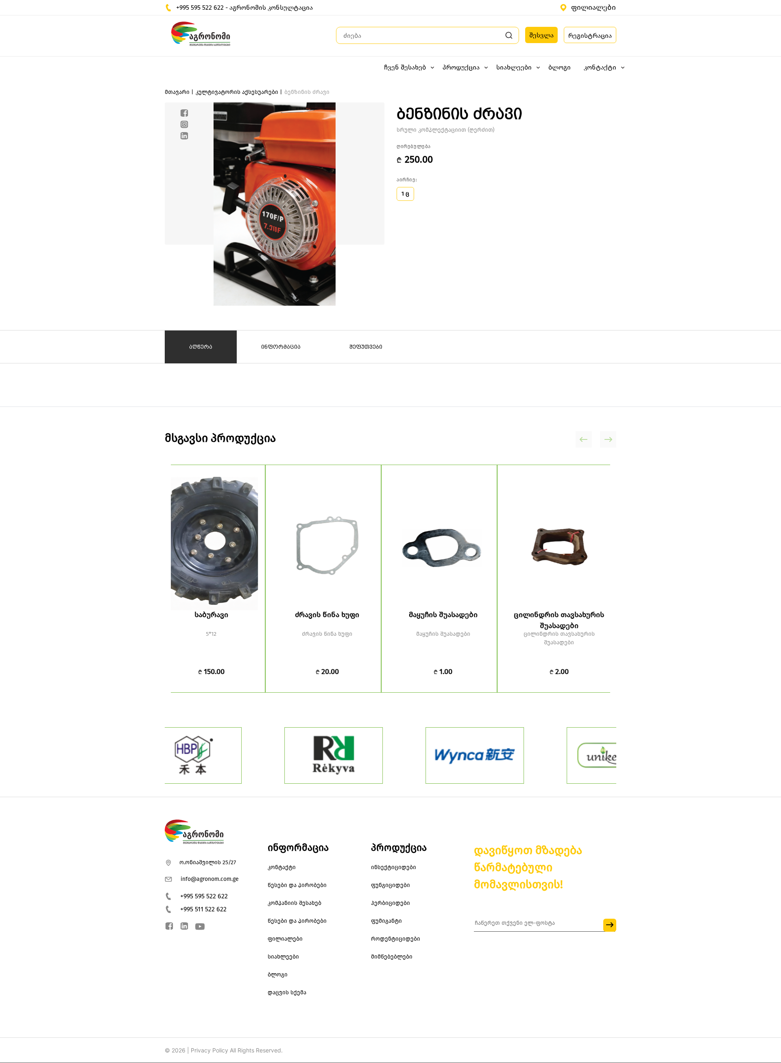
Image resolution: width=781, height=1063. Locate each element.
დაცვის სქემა (287, 992)
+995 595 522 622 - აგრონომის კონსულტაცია (244, 7)
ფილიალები (593, 7)
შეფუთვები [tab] (365, 346)
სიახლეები (283, 956)
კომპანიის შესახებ (294, 903)
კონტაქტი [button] (600, 67)
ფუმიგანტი (386, 920)
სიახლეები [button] (514, 67)
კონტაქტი (282, 867)
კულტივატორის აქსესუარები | (239, 92)
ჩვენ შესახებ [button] (405, 67)
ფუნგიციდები (390, 885)
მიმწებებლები (391, 956)
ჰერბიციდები (390, 903)
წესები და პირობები (297, 885)
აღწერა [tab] (200, 346)
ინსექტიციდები (393, 867)
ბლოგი (559, 67)
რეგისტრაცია (590, 35)
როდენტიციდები (395, 938)
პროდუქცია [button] (461, 67)
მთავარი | (179, 92)
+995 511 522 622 (203, 909)
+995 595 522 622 (204, 896)
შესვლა (541, 35)
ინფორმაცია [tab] (281, 346)
